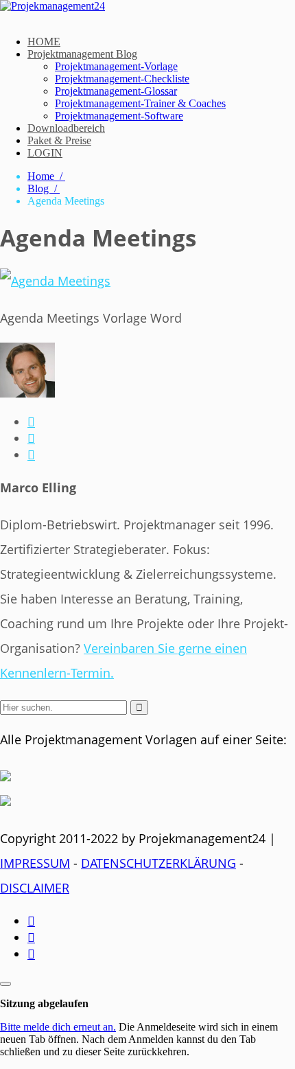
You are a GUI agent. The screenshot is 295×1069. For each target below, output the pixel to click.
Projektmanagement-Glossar (116, 91)
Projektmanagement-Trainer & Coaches (140, 103)
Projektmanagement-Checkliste (122, 78)
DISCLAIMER (34, 888)
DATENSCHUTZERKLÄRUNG (158, 863)
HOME (43, 41)
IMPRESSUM (35, 863)
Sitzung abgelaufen (44, 1003)
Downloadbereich (66, 128)
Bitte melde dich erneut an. (58, 1027)
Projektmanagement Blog (82, 54)
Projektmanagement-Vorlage (116, 66)
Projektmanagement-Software (119, 116)
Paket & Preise (59, 140)
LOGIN (44, 153)
